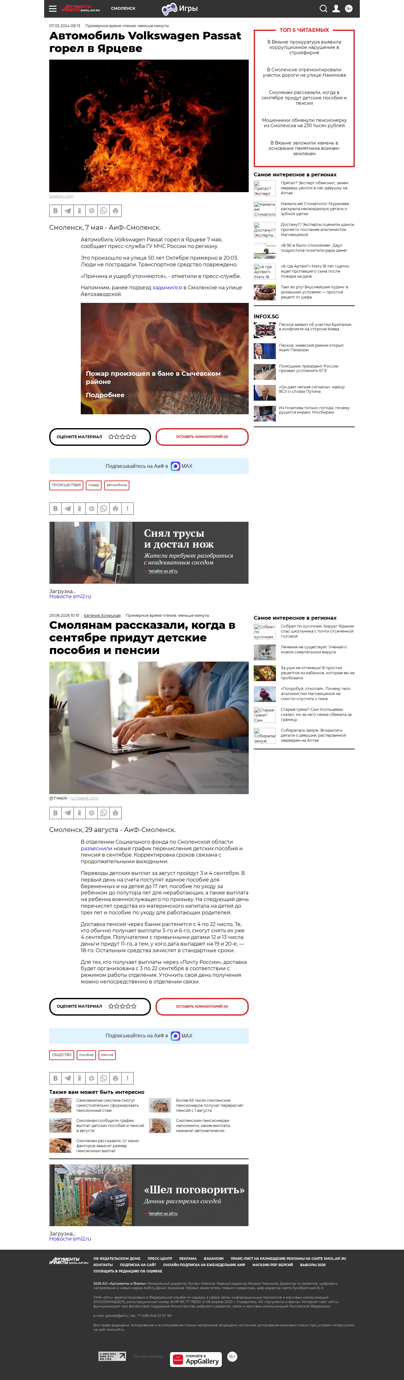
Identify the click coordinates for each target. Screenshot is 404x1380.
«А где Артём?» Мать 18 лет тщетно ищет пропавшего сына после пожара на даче (315, 271)
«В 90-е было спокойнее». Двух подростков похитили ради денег (314, 248)
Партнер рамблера (148, 1356)
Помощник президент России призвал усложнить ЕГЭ (308, 368)
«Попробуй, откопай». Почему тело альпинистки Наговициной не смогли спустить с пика (316, 693)
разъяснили (97, 849)
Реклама (188, 1259)
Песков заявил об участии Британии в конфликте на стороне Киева (315, 326)
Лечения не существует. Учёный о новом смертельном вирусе (314, 649)
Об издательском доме (116, 1259)
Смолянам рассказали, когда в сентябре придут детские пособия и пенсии (304, 98)
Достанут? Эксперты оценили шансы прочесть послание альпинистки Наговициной (317, 229)
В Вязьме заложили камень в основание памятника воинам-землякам (304, 148)
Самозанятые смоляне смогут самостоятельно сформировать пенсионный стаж (107, 1105)
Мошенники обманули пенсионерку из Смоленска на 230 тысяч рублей (304, 123)
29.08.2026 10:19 (64, 615)
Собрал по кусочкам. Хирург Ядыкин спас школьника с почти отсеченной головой (317, 631)
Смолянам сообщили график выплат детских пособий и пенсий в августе (110, 1125)
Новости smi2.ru (70, 596)
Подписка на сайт (138, 1265)
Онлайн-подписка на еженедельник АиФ (204, 1265)
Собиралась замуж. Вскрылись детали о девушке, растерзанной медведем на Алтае (313, 735)
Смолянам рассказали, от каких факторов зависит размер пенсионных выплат (107, 1145)
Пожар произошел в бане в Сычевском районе (153, 378)
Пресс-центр (160, 1259)
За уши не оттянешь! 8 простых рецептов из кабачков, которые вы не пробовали (317, 672)
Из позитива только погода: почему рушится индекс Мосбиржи (314, 410)
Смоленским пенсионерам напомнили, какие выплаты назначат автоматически (203, 1125)
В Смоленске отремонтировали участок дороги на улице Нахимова (304, 72)
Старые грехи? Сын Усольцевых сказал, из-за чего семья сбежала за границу (316, 714)
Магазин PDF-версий (272, 1265)
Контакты (103, 1265)
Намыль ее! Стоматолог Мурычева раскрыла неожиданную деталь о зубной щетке (315, 208)
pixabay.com (61, 196)
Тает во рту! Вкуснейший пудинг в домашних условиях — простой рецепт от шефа (314, 292)
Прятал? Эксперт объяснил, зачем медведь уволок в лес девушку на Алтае (314, 187)
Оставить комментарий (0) (202, 437)
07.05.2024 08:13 (64, 25)
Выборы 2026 (312, 1265)
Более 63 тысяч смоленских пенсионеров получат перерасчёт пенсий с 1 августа (209, 1105)
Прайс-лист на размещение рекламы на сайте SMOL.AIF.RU (288, 1259)
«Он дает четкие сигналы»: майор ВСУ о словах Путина (312, 389)
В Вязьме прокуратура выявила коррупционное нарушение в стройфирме (304, 47)
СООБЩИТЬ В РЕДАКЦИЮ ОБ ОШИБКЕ (127, 1271)
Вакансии (213, 1259)
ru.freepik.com (84, 798)
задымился (167, 288)
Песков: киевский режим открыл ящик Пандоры (311, 347)
